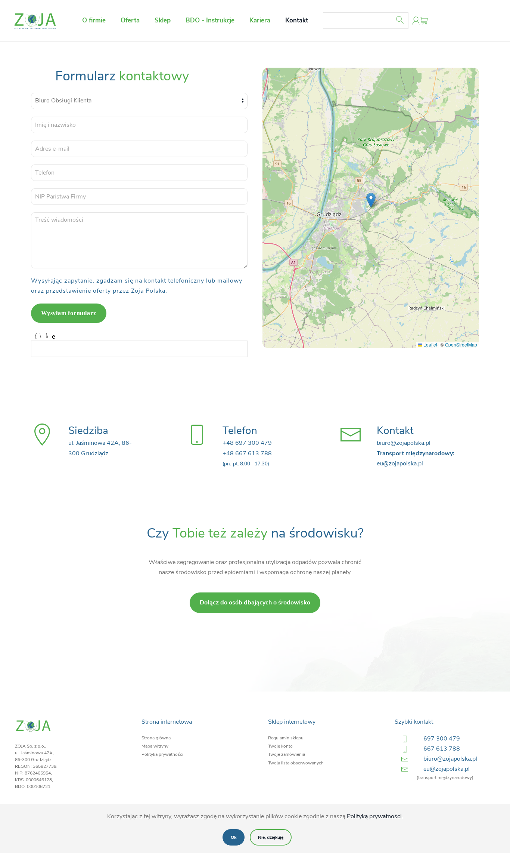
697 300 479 (441, 739)
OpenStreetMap (461, 344)
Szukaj (403, 20)
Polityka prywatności (162, 754)
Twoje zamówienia (286, 754)
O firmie (94, 20)
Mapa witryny (155, 746)
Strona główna (156, 738)
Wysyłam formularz (68, 313)
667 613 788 (441, 749)
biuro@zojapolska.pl (450, 759)
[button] (371, 200)
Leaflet (429, 344)
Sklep (163, 20)
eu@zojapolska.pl (446, 769)
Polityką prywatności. (375, 816)
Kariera (259, 20)
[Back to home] (35, 21)
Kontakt (296, 20)
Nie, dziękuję (270, 837)
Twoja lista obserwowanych (296, 763)
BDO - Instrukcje (210, 20)
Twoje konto (280, 746)
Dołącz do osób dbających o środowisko (255, 602)
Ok (233, 837)
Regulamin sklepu (286, 738)
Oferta (130, 20)
